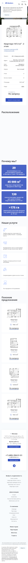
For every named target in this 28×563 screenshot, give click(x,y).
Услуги (14, 494)
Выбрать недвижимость (14, 476)
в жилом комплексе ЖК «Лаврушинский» (11, 50)
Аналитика (14, 497)
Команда (14, 509)
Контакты (14, 521)
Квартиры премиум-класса (14, 482)
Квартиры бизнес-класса (14, 480)
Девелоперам (14, 492)
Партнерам (14, 530)
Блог (14, 515)
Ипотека (14, 533)
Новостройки (14, 478)
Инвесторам (14, 527)
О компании (14, 506)
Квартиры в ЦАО (14, 486)
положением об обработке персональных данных (9, 557)
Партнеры (14, 511)
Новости (14, 517)
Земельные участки (14, 501)
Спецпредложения (14, 513)
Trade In (14, 535)
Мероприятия (14, 519)
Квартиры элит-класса (14, 484)
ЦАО (23, 86)
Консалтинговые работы (14, 499)
